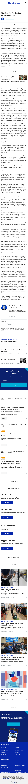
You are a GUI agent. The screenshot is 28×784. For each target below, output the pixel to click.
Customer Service (18, 754)
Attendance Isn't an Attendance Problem (10, 435)
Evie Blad (3, 665)
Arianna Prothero (5, 597)
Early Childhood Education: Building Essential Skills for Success (12, 408)
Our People (3, 754)
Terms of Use (19, 781)
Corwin (17, 445)
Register (3, 418)
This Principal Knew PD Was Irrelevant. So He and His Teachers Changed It (8, 78)
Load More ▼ (14, 707)
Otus (17, 472)
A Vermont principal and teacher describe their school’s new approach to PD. (13, 82)
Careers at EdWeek (5, 759)
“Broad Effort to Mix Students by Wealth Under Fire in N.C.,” (13, 266)
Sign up (14, 385)
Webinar (19, 431)
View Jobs (7, 502)
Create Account (13, 724)
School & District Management (9, 339)
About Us (3, 747)
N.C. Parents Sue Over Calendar (9, 341)
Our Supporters (4, 757)
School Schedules (11, 321)
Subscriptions (4, 765)
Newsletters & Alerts (5, 767)
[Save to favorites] (14, 24)
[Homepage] (14, 2)
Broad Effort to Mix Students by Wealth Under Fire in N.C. (12, 350)
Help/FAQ (17, 752)
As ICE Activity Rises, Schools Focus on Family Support (12, 624)
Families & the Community (8, 10)
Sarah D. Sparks (4, 699)
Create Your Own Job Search (13, 557)
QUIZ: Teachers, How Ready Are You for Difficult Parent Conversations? (12, 692)
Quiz (16, 689)
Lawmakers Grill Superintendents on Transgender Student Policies (12, 658)
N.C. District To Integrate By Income (8, 360)
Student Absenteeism (11, 431)
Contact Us (17, 747)
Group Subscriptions (5, 770)
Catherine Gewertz (10, 19)
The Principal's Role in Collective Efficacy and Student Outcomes (11, 462)
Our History (3, 752)
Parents (18, 321)
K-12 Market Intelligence (20, 772)
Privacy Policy (6, 778)
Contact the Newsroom (19, 757)
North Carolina (10, 324)
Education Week (21, 307)
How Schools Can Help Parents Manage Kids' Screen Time (10, 590)
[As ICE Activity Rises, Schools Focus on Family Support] (14, 611)
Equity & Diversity (5, 348)
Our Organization (5, 750)
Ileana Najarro (4, 631)
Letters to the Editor (19, 750)
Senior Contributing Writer (13, 307)
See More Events (14, 481)
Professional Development (8, 74)
